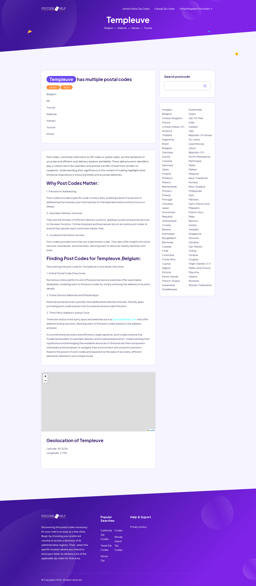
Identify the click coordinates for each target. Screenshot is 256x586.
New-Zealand (197, 186)
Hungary (167, 109)
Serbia (192, 225)
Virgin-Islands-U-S (200, 263)
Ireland (193, 276)
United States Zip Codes (136, 8)
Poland (166, 195)
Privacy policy (138, 526)
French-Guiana (171, 280)
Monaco (167, 190)
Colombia (168, 255)
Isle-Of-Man (196, 118)
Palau (192, 216)
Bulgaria (167, 148)
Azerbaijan (168, 233)
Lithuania (167, 203)
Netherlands (169, 186)
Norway (193, 182)
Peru (191, 195)
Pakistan (194, 199)
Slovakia (194, 242)
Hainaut (135, 27)
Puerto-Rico (196, 212)
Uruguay (194, 259)
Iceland (193, 126)
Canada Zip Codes (164, 8)
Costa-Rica (168, 259)
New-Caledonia (198, 178)
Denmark (167, 165)
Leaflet (152, 430)
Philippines (195, 190)
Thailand (167, 135)
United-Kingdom (172, 118)
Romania (194, 280)
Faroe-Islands (170, 276)
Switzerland (169, 220)
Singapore (195, 233)
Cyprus (166, 263)
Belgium (108, 27)
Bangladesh (169, 238)
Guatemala (195, 109)
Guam (192, 113)
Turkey (193, 250)
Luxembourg (196, 143)
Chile (165, 250)
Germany (167, 152)
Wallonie (122, 27)
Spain (165, 169)
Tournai (148, 27)
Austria (166, 156)
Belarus (166, 229)
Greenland (168, 285)
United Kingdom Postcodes (194, 8)
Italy (191, 130)
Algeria (166, 267)
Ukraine (193, 255)
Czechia (167, 160)
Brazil (165, 143)
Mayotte (194, 272)
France (166, 122)
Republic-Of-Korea (200, 135)
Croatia (166, 225)
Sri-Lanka (194, 139)
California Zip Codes (106, 535)
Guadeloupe (169, 289)
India (191, 122)
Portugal (167, 199)
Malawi (193, 169)
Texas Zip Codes (106, 547)
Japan (165, 207)
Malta (192, 165)
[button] (45, 376)
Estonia (166, 272)
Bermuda (167, 242)
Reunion (193, 220)
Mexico (166, 182)
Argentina (168, 139)
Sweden (194, 229)
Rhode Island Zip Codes (119, 543)
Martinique (195, 160)
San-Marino (195, 246)
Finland (166, 173)
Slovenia (194, 238)
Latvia (192, 148)
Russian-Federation (200, 285)
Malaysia (194, 173)
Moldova (167, 178)
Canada (166, 246)
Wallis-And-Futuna (199, 267)
